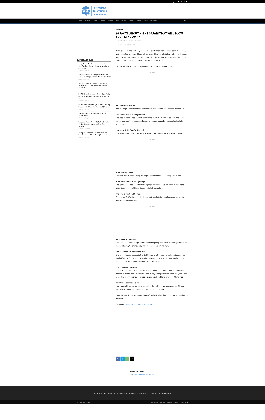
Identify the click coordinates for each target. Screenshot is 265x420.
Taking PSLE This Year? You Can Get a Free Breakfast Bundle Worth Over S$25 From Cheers (94, 134)
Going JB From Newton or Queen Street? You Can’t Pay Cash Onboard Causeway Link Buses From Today (93, 66)
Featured (153, 21)
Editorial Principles (172, 402)
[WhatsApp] (127, 359)
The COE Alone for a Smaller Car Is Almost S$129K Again (92, 114)
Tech (139, 21)
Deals (96, 21)
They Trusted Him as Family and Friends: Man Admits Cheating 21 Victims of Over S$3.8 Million (94, 76)
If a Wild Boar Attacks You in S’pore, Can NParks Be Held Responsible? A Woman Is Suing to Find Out (94, 96)
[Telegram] (179, 1)
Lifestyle (88, 21)
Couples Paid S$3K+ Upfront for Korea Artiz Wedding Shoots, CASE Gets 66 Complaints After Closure (92, 85)
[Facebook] (171, 1)
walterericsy (130, 304)
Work (146, 21)
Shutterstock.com (144, 304)
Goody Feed (119, 29)
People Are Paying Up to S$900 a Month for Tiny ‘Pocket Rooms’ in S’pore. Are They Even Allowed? (94, 124)
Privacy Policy (184, 402)
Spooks (132, 21)
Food (103, 21)
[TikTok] (181, 1)
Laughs (123, 21)
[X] (184, 1)
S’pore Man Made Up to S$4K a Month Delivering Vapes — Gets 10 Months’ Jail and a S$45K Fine (94, 106)
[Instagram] (174, 1)
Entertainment (113, 21)
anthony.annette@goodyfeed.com (144, 374)
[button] (185, 21)
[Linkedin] (176, 1)
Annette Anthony (123, 40)
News (80, 21)
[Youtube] (187, 1)
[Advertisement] (150, 11)
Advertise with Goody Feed (157, 402)
